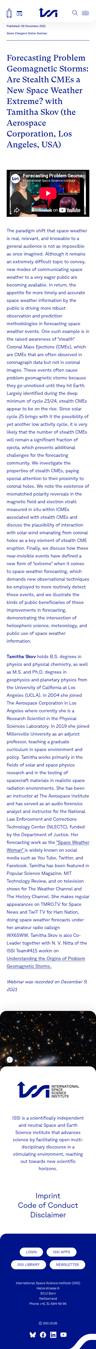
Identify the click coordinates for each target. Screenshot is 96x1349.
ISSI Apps (61, 1252)
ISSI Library (28, 1265)
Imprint (48, 1195)
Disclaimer (48, 1214)
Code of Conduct (48, 1204)
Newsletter (67, 1265)
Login (31, 1252)
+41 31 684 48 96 (53, 1304)
